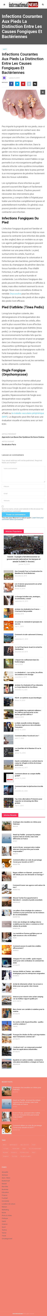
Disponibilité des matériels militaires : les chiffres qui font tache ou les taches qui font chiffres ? (28, 712)
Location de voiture (8, 1204)
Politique (5, 1218)
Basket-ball (6, 1181)
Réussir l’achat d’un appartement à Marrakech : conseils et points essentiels (27, 899)
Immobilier (16, 902)
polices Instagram (35, 1148)
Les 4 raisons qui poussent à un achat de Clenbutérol (28, 585)
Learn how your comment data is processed (23, 518)
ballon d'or (24, 1145)
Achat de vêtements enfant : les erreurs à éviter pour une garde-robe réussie (28, 985)
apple (5, 1145)
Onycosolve (15, 293)
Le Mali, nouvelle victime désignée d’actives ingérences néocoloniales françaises (28, 725)
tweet (34, 1152)
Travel (15, 1026)
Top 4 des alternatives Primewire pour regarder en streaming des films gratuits (28, 801)
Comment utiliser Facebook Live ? (27, 736)
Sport (15, 841)
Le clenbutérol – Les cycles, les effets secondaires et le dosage (29, 673)
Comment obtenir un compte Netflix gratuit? (27, 775)
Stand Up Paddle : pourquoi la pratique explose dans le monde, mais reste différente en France (26, 837)
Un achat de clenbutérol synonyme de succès (28, 623)
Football (5, 1198)
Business (16, 975)
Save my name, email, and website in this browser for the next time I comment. (22, 510)
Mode (15, 877)
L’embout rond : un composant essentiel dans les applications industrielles (27, 1048)
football (6, 1148)
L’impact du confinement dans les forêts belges (27, 661)
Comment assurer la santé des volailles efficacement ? (27, 947)
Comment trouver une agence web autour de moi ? (29, 886)
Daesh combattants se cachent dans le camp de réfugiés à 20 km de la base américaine (29, 763)
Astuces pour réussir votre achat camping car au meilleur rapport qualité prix (28, 998)
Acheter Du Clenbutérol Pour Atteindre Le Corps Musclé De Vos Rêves (29, 686)
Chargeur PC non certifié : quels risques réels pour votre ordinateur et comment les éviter (28, 961)
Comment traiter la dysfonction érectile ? (29, 787)
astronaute (13, 1145)
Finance (4, 1195)
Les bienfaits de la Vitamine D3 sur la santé (28, 749)
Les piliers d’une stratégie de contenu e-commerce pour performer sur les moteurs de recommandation (28, 913)
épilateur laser (25, 1156)
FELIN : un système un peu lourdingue (28, 698)
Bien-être (5, 1186)
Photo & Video (7, 1215)
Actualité (16, 965)
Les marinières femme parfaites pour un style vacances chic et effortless (27, 934)
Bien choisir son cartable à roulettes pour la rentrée (28, 1010)
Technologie (24, 1152)
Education (5, 1192)
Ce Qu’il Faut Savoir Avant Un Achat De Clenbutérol (28, 648)
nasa (24, 1148)
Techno (4, 1230)
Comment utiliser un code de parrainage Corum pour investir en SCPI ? (27, 861)
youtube (14, 1156)
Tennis (4, 1233)
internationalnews (18, 1313)
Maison (15, 826)
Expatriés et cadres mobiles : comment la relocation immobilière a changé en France (28, 1061)
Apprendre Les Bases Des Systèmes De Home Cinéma (23, 437)
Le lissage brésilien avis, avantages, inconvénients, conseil (27, 598)
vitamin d (6, 1156)
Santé (5, 49)
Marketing (16, 864)
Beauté (15, 853)
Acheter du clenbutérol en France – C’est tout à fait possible (28, 610)
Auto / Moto (17, 1001)
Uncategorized (7, 1238)
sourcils (14, 1152)
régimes (5, 1152)
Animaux (15, 950)
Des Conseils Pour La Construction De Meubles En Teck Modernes (28, 572)
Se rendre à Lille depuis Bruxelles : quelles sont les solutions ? (28, 1023)
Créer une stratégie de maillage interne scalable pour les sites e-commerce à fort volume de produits (28, 924)
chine (34, 1145)
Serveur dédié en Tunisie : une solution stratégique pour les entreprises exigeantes (29, 972)
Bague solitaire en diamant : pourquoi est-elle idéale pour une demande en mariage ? (28, 874)
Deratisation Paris (9, 445)
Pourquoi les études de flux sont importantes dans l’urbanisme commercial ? (29, 1036)
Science (4, 1224)
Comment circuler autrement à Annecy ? (29, 635)
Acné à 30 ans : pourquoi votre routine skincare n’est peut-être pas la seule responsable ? (26, 849)
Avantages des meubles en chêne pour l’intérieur (27, 823)
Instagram (15, 1148)
